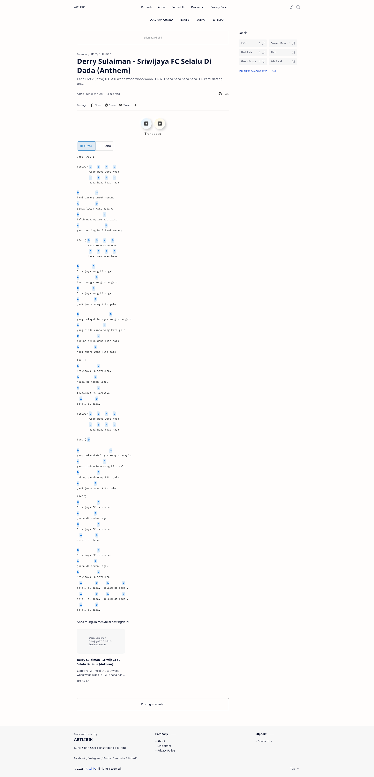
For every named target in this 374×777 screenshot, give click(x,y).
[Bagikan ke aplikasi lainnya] (135, 105)
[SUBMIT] (202, 19)
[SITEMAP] (218, 19)
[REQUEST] (185, 19)
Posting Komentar (153, 704)
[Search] (298, 7)
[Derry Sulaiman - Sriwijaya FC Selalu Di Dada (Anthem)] (101, 641)
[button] (291, 7)
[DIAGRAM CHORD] (161, 19)
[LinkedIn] (133, 758)
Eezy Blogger (149, 768)
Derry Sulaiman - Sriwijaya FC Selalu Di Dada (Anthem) (98, 662)
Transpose (153, 133)
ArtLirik (79, 7)
